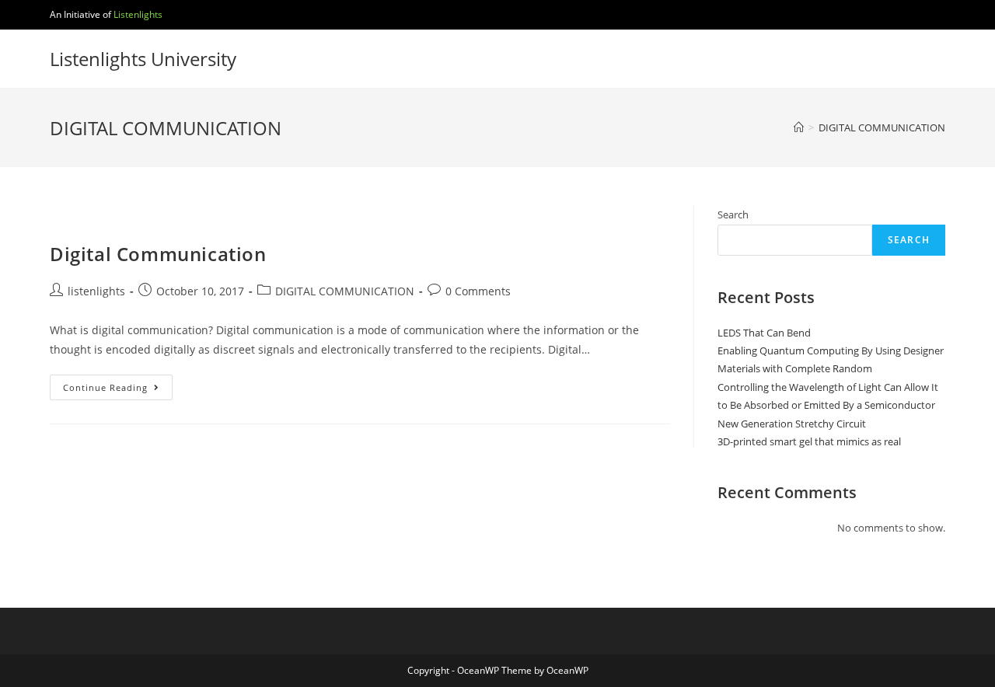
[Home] (799, 127)
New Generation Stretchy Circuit (791, 424)
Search (733, 214)
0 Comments (478, 291)
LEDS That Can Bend (764, 333)
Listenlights (137, 14)
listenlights (96, 291)
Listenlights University (143, 58)
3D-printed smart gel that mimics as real (809, 441)
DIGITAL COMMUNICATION (344, 291)
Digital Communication (158, 254)
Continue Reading (118, 390)
